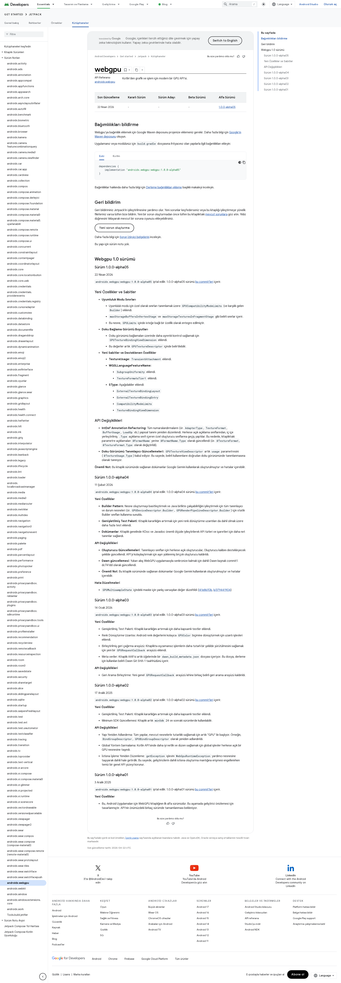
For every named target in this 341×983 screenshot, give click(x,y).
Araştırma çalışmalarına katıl (309, 923)
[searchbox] (24, 34)
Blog (165, 4)
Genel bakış (11, 22)
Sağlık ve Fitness (109, 918)
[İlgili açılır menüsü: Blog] (172, 4)
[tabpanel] (170, 169)
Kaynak (56, 927)
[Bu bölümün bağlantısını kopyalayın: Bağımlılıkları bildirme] (142, 125)
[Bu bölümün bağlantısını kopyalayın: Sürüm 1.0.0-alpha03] (132, 600)
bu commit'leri (204, 282)
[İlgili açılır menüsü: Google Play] (149, 4)
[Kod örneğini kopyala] (244, 162)
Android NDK (252, 929)
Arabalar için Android (160, 923)
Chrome (112, 958)
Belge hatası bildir (303, 912)
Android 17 (203, 906)
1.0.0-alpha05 (227, 107)
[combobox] (240, 4)
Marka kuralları (82, 974)
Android (56, 910)
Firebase (129, 958)
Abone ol (297, 974)
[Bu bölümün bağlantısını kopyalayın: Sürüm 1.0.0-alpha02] (132, 686)
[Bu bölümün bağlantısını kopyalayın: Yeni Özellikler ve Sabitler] (139, 292)
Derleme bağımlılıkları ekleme (164, 187)
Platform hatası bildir (304, 906)
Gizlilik (104, 929)
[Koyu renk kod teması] (240, 162)
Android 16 (203, 912)
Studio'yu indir (253, 923)
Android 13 (203, 929)
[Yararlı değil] (243, 56)
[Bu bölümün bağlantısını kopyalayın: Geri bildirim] (124, 203)
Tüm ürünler (181, 958)
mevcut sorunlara (216, 214)
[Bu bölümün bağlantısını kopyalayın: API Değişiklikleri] (125, 421)
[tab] (102, 156)
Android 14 (203, 923)
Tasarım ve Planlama (76, 4)
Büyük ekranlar (156, 906)
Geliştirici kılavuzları (256, 912)
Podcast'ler (58, 944)
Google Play (136, 4)
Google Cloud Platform (154, 958)
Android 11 (203, 941)
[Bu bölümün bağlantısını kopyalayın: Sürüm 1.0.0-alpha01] (131, 775)
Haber (55, 933)
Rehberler (35, 22)
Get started (13, 14)
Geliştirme (108, 4)
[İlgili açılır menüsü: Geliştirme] (120, 4)
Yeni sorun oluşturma (114, 228)
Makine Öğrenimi (110, 912)
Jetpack (35, 14)
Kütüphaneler (80, 22)
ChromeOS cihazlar (159, 918)
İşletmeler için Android (64, 916)
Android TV (154, 929)
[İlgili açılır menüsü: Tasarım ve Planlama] (93, 4)
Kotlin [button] (116, 156)
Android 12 (203, 935)
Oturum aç (330, 4)
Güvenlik (57, 921)
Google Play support (304, 918)
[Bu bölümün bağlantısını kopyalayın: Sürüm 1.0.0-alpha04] (132, 478)
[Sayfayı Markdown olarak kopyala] (137, 70)
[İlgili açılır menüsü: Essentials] (55, 4)
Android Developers (105, 56)
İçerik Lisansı (132, 837)
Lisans (66, 974)
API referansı (252, 918)
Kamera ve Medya (110, 923)
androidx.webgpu (105, 81)
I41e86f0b (205, 590)
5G (102, 935)
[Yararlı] (238, 56)
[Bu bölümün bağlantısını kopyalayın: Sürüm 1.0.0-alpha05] (132, 267)
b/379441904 (222, 590)
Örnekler (56, 22)
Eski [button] (101, 156)
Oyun (103, 906)
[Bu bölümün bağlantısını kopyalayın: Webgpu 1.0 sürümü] (138, 259)
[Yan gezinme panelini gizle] (42, 976)
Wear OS (153, 912)
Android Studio (308, 4)
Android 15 (203, 918)
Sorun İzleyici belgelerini (134, 237)
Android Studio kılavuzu (258, 906)
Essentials (43, 4)
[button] (23, 52)
